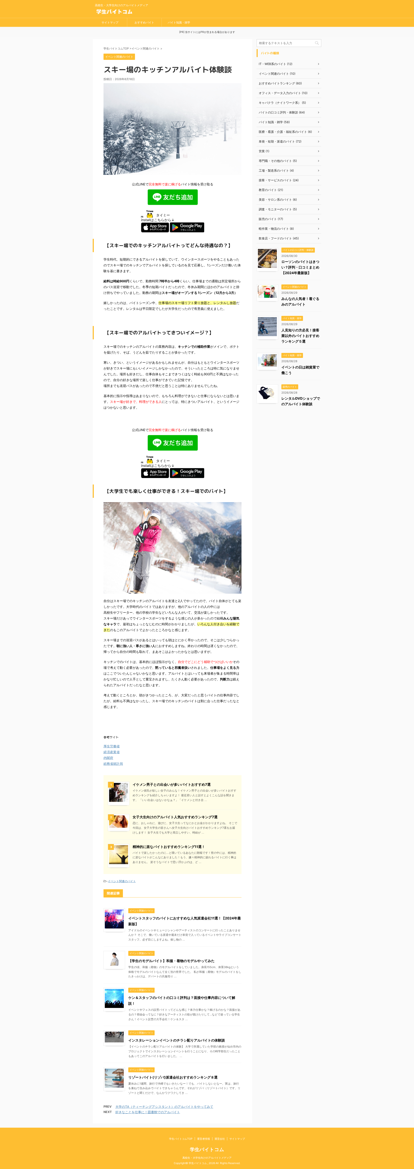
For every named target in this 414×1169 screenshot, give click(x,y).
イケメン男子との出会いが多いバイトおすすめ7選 (172, 784)
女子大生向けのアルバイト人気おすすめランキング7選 (175, 817)
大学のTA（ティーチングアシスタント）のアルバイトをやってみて (164, 1107)
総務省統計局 (113, 764)
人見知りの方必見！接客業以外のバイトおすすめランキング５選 (300, 335)
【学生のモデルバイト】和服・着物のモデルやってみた (171, 961)
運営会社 (220, 1138)
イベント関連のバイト (122, 881)
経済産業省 (112, 752)
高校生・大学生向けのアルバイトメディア (207, 1157)
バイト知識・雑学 (179, 22)
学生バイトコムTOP (181, 1138)
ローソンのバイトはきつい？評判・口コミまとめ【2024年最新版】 (300, 267)
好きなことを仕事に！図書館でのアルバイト (147, 1112)
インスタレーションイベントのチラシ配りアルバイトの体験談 (176, 1040)
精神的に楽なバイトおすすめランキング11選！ (169, 847)
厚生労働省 (112, 746)
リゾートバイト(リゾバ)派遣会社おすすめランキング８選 (173, 1077)
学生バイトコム (207, 1149)
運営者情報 (203, 1138)
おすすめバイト (144, 22)
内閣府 (108, 758)
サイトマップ (110, 22)
